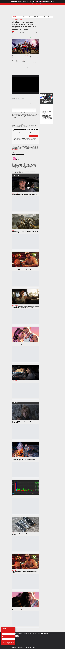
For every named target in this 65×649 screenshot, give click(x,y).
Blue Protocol (20, 19)
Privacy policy (45, 639)
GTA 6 (24, 16)
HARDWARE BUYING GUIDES (43, 94)
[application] (25, 84)
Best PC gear (29, 16)
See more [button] (24, 110)
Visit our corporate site (44, 633)
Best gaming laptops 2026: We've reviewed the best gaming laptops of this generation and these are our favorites (46, 107)
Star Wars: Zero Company (38, 16)
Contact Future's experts (26, 639)
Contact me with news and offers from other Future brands (8, 636)
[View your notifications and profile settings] (52, 1)
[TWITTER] (17, 159)
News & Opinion (25, 3)
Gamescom (19, 16)
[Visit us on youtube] (37, 1)
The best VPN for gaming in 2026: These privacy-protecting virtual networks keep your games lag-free (47, 101)
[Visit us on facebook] (33, 1)
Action (16, 19)
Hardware (19, 3)
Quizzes (49, 16)
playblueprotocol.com (15, 149)
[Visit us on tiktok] (42, 1)
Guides (37, 3)
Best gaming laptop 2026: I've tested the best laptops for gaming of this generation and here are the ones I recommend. (47, 117)
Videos (41, 3)
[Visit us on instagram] (36, 1)
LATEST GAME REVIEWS (50, 94)
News (13, 31)
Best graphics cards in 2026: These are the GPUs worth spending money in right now (46, 112)
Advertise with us (25, 641)
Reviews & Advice (32, 3)
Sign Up (8, 639)
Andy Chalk (17, 31)
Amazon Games (21, 154)
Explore (50, 3)
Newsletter (45, 3)
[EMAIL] (18, 159)
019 (23, 60)
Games (15, 3)
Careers (44, 641)
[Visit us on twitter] (34, 1)
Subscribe (45, 1)
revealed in (20, 60)
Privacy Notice (15, 139)
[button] (53, 1)
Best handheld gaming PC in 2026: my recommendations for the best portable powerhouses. (47, 122)
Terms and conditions (35, 639)
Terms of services (23, 138)
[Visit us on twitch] (39, 1)
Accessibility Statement (35, 641)
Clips (45, 16)
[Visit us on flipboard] (40, 1)
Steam (35, 67)
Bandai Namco (15, 154)
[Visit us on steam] (32, 1)
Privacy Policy (11, 642)
